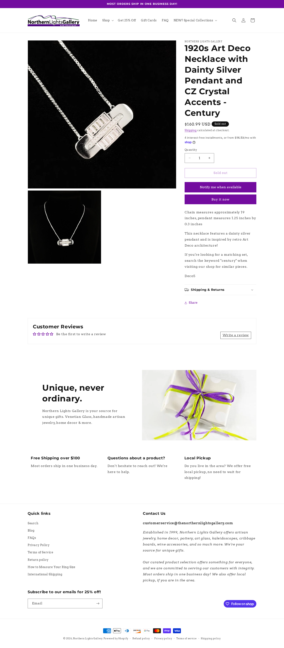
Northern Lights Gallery (88, 638)
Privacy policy (163, 638)
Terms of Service (40, 552)
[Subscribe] (97, 603)
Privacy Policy (38, 545)
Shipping (191, 130)
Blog (31, 530)
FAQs (32, 537)
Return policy (38, 559)
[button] (107, 20)
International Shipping (45, 574)
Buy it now (220, 199)
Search (33, 523)
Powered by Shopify (116, 638)
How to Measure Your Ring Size (51, 567)
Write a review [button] (236, 335)
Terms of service (186, 638)
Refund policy (141, 638)
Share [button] (193, 302)
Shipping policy (211, 638)
